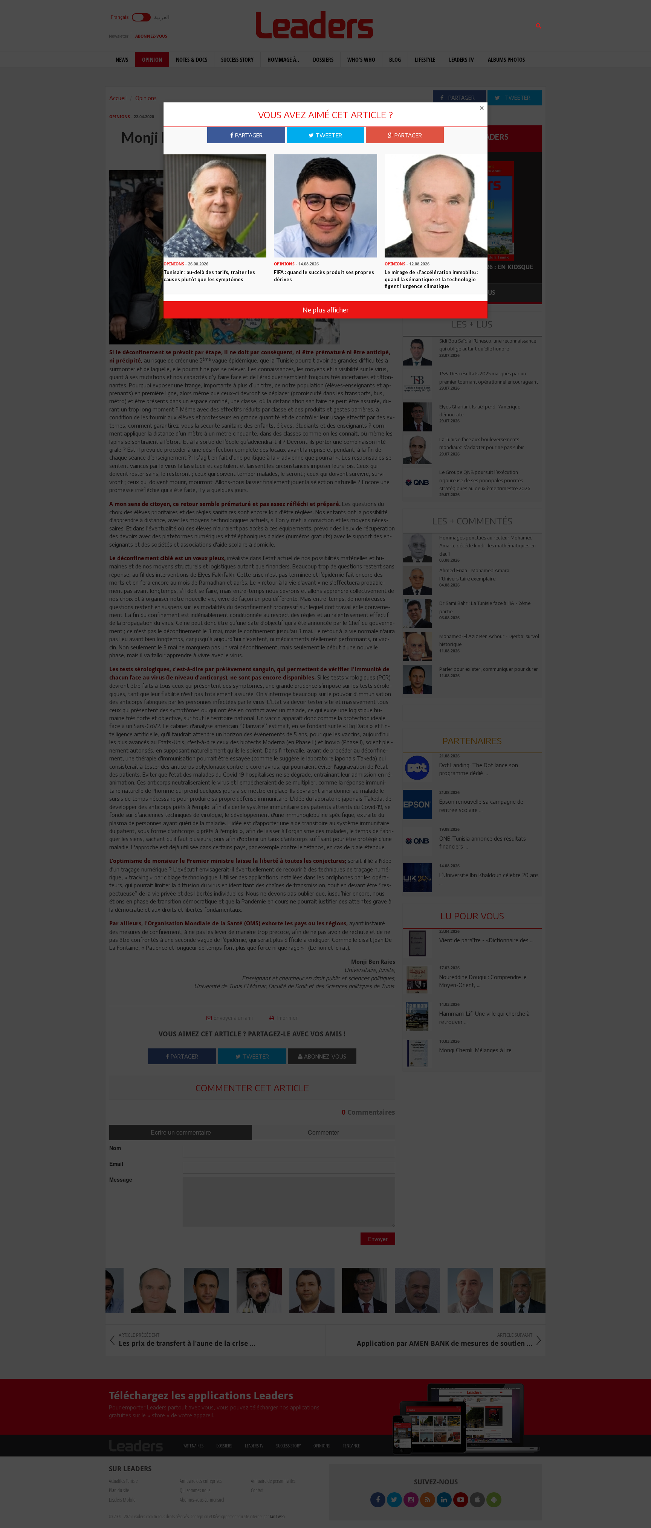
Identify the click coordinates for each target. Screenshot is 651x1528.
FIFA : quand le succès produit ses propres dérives (324, 275)
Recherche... (421, 24)
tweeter (328, 135)
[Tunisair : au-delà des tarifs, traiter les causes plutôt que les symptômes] (215, 205)
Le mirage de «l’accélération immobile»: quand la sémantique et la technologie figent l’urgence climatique (431, 279)
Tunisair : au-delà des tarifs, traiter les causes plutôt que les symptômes (209, 275)
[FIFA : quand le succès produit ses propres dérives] (325, 205)
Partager (248, 135)
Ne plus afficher (326, 309)
